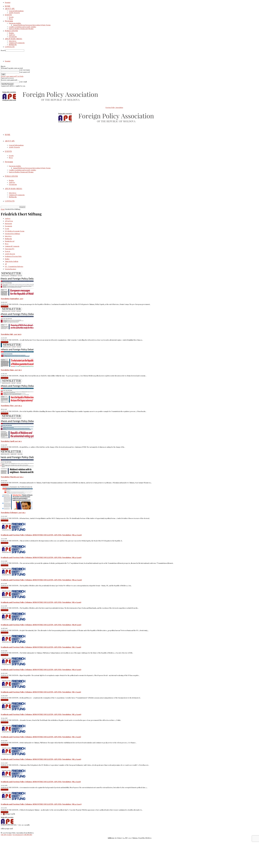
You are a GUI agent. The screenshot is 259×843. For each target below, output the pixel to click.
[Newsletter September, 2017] (17, 295)
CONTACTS (9, 46)
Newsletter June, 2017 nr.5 (11, 370)
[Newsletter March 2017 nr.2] (17, 473)
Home (3, 209)
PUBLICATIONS (11, 30)
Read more (4, 307)
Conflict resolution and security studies (22, 27)
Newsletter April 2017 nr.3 (11, 441)
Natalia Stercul (9, 241)
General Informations (16, 11)
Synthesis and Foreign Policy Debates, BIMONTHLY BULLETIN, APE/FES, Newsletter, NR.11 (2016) (41, 557)
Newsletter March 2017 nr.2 (12, 477)
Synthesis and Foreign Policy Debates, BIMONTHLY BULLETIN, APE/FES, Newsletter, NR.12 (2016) (41, 535)
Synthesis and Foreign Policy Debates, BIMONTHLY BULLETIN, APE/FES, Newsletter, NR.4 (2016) (41, 714)
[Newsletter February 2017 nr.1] (17, 509)
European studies (15, 23)
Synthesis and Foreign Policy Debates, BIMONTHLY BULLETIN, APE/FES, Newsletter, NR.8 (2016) (41, 624)
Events (11, 17)
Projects (7, 251)
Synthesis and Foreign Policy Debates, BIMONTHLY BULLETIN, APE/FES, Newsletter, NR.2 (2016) (41, 759)
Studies (11, 33)
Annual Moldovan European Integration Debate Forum (31, 25)
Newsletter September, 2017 (12, 298)
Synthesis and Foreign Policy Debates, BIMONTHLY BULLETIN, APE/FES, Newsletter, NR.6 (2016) (41, 669)
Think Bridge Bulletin (11, 261)
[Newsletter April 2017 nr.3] (17, 438)
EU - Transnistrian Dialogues (14, 266)
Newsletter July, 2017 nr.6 (11, 334)
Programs (9, 21)
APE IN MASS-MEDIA (13, 38)
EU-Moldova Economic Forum (14, 231)
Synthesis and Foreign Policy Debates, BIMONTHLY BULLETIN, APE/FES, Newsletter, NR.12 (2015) (41, 804)
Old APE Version (6, 835)
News (11, 19)
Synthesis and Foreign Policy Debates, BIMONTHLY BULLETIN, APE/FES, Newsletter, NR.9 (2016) (41, 602)
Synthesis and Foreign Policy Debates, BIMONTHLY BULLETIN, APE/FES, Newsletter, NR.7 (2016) (41, 647)
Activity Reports (14, 13)
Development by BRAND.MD (22, 835)
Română (7, 2)
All (6, 264)
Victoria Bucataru (10, 269)
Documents (13, 37)
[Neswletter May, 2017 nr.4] (17, 402)
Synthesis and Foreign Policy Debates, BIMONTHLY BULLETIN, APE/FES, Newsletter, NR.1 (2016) (41, 781)
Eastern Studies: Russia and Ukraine (21, 29)
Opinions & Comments (17, 43)
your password (25, 72)
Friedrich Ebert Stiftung (12, 234)
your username (25, 70)
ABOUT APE (10, 8)
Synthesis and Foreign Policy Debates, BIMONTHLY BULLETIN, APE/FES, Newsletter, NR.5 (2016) (41, 692)
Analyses (12, 35)
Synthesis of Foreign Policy (13, 256)
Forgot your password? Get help (12, 76)
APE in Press (9, 221)
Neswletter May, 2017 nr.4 (11, 405)
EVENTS (8, 15)
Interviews (12, 41)
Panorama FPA (9, 249)
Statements (8, 224)
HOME (7, 6)
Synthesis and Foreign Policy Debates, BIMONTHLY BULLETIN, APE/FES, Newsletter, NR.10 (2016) (41, 580)
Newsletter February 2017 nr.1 (13, 512)
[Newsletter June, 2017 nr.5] (17, 366)
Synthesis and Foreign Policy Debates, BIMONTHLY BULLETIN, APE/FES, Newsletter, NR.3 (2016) (41, 737)
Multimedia (13, 45)
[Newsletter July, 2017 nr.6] (17, 331)
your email (23, 82)
